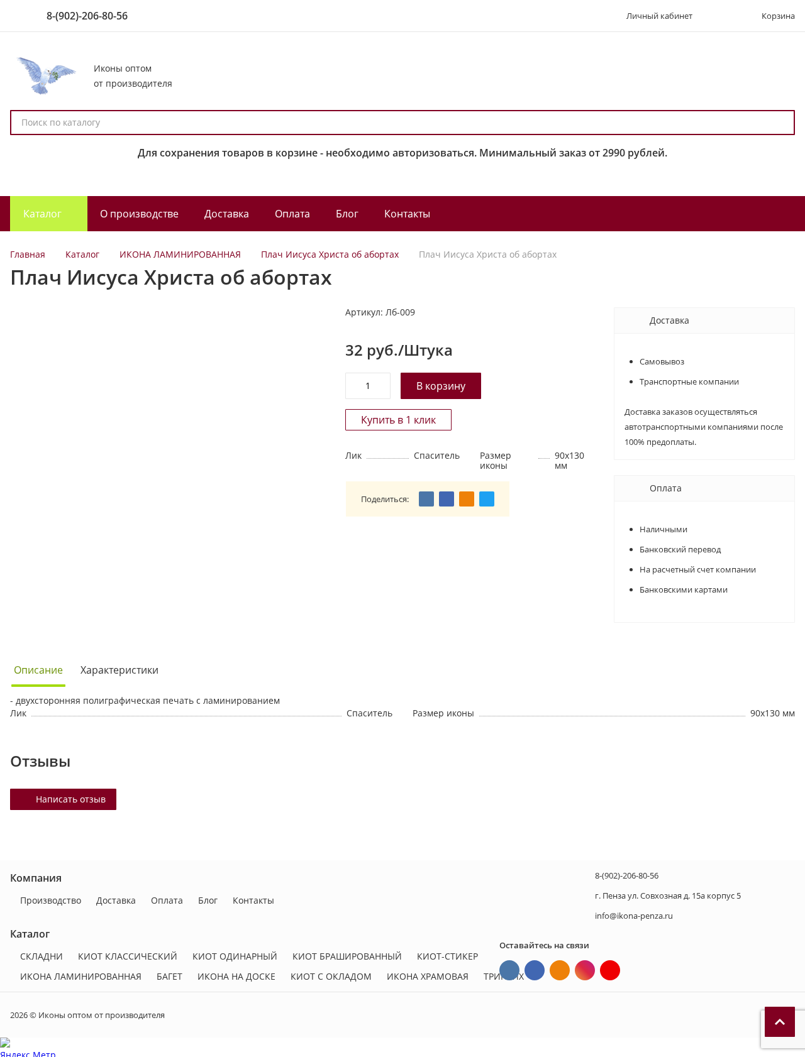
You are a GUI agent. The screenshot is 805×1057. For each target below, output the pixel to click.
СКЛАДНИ (41, 956)
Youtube (610, 970)
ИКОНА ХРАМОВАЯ (428, 976)
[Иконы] (44, 76)
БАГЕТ (169, 976)
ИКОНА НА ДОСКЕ (236, 976)
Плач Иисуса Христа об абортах (330, 254)
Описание (38, 670)
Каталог (82, 254)
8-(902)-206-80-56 (87, 16)
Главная (27, 254)
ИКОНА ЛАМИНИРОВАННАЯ (180, 254)
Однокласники (560, 970)
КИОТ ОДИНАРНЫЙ (234, 956)
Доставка (116, 900)
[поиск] (780, 123)
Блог (208, 900)
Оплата (167, 900)
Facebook (535, 970)
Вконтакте (509, 970)
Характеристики (119, 670)
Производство (50, 900)
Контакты (253, 900)
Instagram (585, 970)
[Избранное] (720, 16)
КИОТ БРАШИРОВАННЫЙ (347, 956)
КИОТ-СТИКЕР (447, 956)
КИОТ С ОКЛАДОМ (331, 976)
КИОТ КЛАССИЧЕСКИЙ (127, 956)
